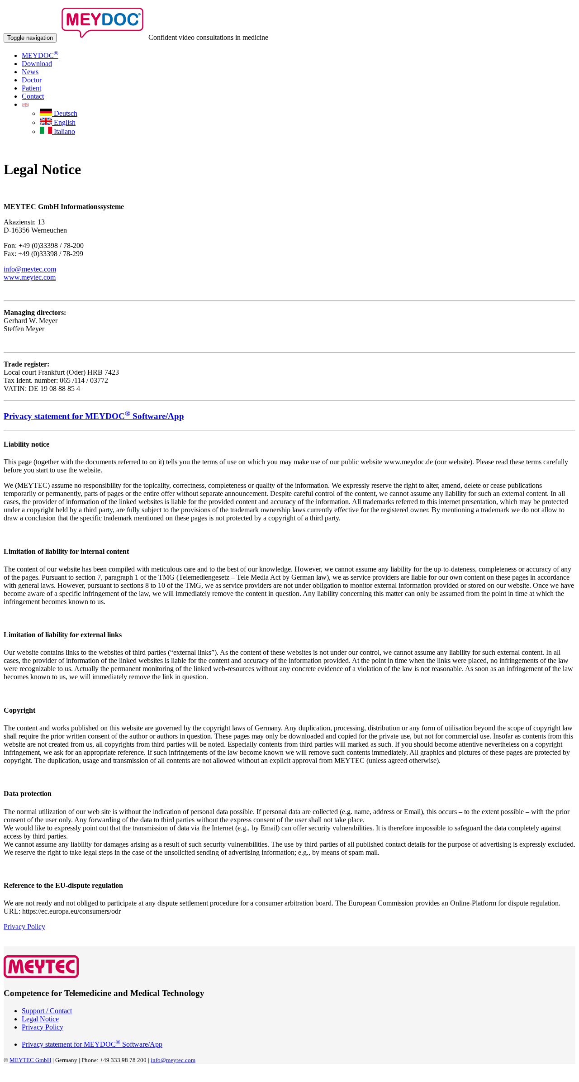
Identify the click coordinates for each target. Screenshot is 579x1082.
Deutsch (64, 113)
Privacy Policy (24, 926)
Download (37, 63)
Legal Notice (40, 1019)
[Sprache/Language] (25, 104)
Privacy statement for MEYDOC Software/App (92, 1044)
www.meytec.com (30, 277)
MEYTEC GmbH (30, 1060)
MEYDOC (40, 55)
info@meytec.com (30, 269)
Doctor (32, 80)
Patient (31, 88)
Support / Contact (47, 1011)
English (64, 122)
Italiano (63, 131)
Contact (33, 96)
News (30, 72)
